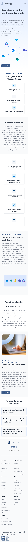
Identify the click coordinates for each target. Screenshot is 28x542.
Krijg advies (6, 392)
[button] (25, 3)
